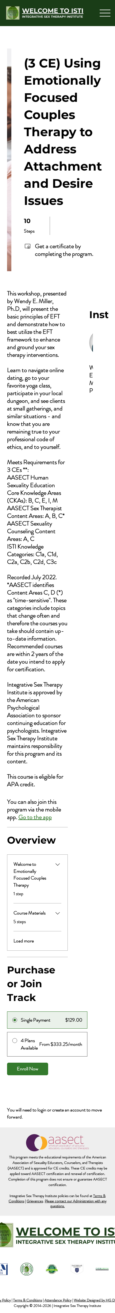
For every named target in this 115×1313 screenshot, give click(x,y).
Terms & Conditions (27, 1300)
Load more (23, 941)
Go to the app (35, 817)
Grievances (35, 1201)
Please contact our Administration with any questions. (75, 1203)
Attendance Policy (57, 1300)
